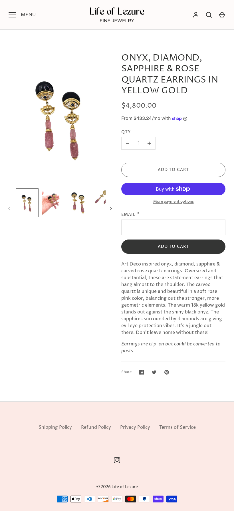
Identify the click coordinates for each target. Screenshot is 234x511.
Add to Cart (173, 169)
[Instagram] (117, 460)
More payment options (173, 201)
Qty (126, 132)
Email (128, 214)
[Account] (195, 15)
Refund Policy (96, 427)
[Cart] (222, 15)
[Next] (111, 208)
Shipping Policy (55, 427)
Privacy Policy (135, 427)
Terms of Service (177, 427)
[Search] (209, 15)
